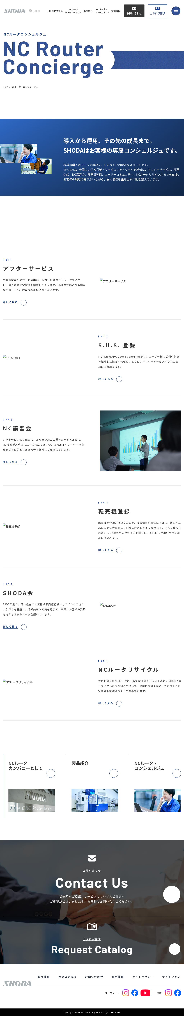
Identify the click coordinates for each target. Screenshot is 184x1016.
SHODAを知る (56, 11)
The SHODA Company (88, 1012)
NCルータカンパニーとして (73, 11)
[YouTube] (145, 992)
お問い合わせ (134, 13)
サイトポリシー (143, 977)
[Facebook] (134, 992)
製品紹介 (88, 11)
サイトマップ (171, 977)
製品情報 (44, 977)
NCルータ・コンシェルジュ (102, 11)
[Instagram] (125, 992)
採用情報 (115, 11)
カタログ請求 (157, 13)
